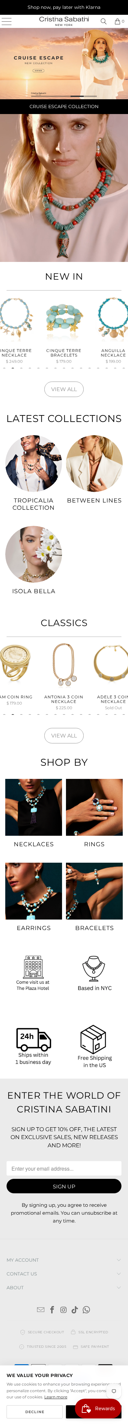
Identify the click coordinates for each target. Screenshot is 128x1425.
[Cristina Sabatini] (64, 21)
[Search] (103, 21)
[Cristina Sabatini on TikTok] (75, 1310)
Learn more (55, 1396)
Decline (34, 1412)
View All (64, 389)
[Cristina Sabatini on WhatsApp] (87, 1310)
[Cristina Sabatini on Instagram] (64, 1310)
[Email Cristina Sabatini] (41, 1310)
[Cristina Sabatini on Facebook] (52, 1310)
